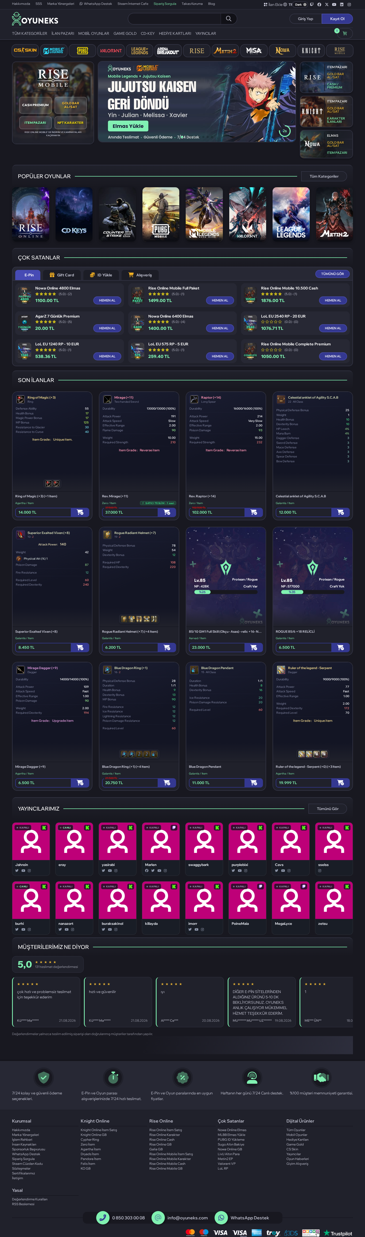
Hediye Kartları (297, 1139)
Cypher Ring (90, 1139)
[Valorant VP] (111, 51)
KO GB (86, 1168)
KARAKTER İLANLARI (336, 120)
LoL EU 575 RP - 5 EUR (168, 344)
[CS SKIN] (25, 51)
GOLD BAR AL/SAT (70, 105)
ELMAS (332, 135)
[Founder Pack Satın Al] (254, 51)
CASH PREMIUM (35, 105)
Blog (211, 4)
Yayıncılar (293, 1154)
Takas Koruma (192, 4)
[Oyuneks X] (327, 4)
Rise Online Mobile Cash (167, 1164)
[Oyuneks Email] (158, 1218)
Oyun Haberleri (297, 1159)
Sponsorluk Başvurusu (28, 1149)
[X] (17, 871)
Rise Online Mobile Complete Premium (296, 344)
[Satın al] (80, 512)
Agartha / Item (24, 503)
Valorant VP (227, 1164)
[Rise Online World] (197, 51)
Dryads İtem (90, 1154)
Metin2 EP (225, 1159)
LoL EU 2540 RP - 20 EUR (283, 316)
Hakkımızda (21, 4)
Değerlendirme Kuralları (30, 1199)
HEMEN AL (107, 300)
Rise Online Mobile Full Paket (173, 288)
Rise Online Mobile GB (166, 1168)
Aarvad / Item (197, 638)
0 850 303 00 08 (128, 1217)
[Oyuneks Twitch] (312, 4)
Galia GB (156, 1149)
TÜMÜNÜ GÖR (332, 274)
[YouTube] (23, 871)
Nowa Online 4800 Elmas (57, 288)
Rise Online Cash (161, 1139)
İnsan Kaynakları (24, 1144)
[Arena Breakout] (168, 51)
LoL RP (223, 1168)
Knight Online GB (94, 1135)
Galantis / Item (285, 503)
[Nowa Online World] (282, 51)
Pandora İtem (91, 1159)
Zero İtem (88, 1144)
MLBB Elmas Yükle (231, 1135)
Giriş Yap (305, 18)
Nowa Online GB (230, 1149)
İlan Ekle (275, 4)
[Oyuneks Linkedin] (341, 4)
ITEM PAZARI (35, 123)
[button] (288, 4)
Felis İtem (88, 1164)
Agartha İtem (91, 1149)
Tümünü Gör (328, 808)
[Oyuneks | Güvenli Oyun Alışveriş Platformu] (35, 18)
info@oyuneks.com (188, 1217)
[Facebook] (147, 871)
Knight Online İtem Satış (99, 1130)
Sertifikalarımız (23, 1173)
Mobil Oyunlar (296, 1135)
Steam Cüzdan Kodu (27, 1164)
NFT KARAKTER (70, 123)
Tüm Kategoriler (324, 176)
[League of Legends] (139, 51)
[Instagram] (29, 871)
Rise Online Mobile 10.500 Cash (289, 288)
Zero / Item (109, 503)
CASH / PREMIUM (334, 85)
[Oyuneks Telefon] (102, 1218)
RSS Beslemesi (23, 1204)
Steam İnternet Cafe (133, 4)
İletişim (17, 1178)
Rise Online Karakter (164, 1135)
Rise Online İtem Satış (165, 1130)
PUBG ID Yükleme (231, 1139)
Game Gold (295, 1144)
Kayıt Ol (337, 18)
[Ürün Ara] (229, 18)
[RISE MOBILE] (340, 51)
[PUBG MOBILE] (82, 51)
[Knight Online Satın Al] (311, 51)
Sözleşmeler (21, 1168)
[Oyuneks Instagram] (349, 4)
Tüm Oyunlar (295, 1130)
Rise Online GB (160, 1144)
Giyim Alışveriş (297, 1164)
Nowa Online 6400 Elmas (170, 316)
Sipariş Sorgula (165, 4)
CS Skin (292, 1149)
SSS (39, 4)
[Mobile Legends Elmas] (54, 51)
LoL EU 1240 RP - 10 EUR (57, 344)
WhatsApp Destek (98, 4)
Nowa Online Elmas (232, 1130)
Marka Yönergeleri (60, 4)
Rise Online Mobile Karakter (170, 1159)
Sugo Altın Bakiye (231, 1144)
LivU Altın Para (229, 1154)
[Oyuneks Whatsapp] (221, 1218)
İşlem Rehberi (22, 1139)
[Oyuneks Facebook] (319, 4)
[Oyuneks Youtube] (334, 4)
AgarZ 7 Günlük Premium (57, 316)
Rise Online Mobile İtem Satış (171, 1154)
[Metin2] (225, 51)
